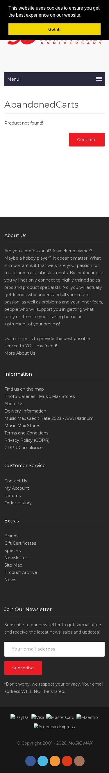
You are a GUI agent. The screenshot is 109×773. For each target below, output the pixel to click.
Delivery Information (25, 411)
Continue (87, 139)
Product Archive (20, 572)
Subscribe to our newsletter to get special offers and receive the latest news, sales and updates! (53, 628)
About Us (25, 353)
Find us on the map (24, 389)
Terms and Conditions (26, 433)
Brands (11, 536)
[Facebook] (30, 761)
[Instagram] (79, 761)
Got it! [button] (54, 29)
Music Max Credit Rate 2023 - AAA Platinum (49, 418)
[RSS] (55, 761)
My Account (16, 488)
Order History (18, 502)
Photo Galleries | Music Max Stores (39, 396)
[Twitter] (42, 761)
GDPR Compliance (23, 447)
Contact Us (15, 481)
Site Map (13, 565)
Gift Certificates (20, 543)
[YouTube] (67, 761)
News (10, 579)
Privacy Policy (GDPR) (26, 440)
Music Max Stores (22, 425)
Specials (12, 550)
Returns (12, 495)
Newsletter (15, 557)
